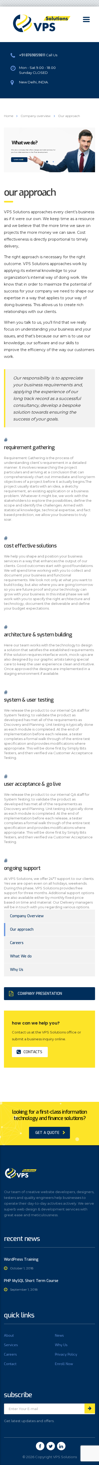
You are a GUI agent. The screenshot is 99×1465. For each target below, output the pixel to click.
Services (11, 1345)
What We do (21, 956)
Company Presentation (40, 993)
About (9, 1336)
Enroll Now (64, 1364)
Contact (10, 1364)
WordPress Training (21, 1259)
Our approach (22, 929)
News (59, 1336)
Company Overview (27, 916)
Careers (16, 942)
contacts (32, 1052)
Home (8, 116)
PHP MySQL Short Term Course (31, 1280)
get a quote (47, 1132)
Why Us (16, 969)
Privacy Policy (66, 1354)
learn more (18, 160)
